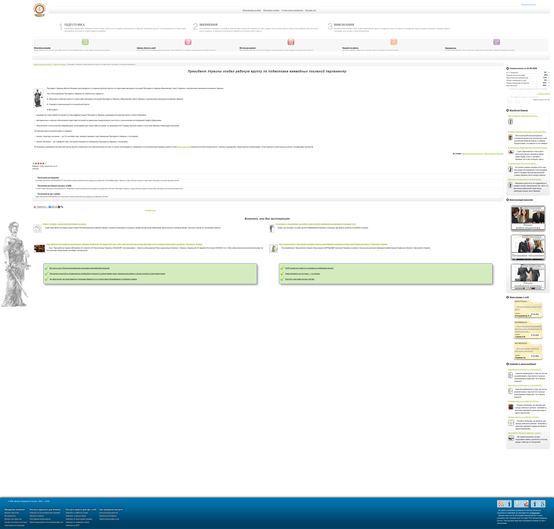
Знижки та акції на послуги (15, 522)
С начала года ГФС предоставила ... (523, 163)
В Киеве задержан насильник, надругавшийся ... (527, 132)
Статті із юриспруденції (523, 364)
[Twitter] (53, 207)
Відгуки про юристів (248, 48)
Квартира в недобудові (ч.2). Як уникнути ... (525, 385)
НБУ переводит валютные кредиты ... (523, 116)
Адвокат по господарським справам (45, 513)
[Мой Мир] (59, 207)
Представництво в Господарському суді (46, 522)
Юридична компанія (42, 48)
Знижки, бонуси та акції (146, 48)
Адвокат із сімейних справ (77, 513)
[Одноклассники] (56, 207)
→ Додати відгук (543, 94)
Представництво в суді (109, 519)
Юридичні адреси (37, 516)
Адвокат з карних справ (76, 516)
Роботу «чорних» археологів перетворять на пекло (64, 224)
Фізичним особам (271, 10)
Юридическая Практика (494, 154)
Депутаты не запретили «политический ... (525, 179)
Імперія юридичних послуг (40, 10)
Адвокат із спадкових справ (77, 522)
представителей (184, 147)
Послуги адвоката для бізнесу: (45, 510)
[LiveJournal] (62, 207)
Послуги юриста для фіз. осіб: (81, 510)
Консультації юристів (521, 200)
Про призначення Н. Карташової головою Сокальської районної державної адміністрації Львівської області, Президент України (333, 244)
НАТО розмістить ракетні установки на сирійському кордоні (309, 268)
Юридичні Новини (519, 110)
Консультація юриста (108, 513)
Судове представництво (292, 10)
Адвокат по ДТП (72, 525)
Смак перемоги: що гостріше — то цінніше (302, 274)
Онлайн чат (310, 10)
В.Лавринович (535, 513)
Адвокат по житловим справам (79, 519)
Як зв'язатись (10, 516)
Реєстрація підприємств (40, 519)
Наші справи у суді (519, 297)
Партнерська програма (14, 525)
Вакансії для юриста (350, 48)
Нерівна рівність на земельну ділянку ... (524, 401)
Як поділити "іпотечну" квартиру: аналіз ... (525, 433)
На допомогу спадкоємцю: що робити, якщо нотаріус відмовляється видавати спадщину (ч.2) (316, 224)
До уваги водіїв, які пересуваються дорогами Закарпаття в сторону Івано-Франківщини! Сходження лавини (93, 279)
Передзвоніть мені (528, 4)
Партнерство (450, 48)
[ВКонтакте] (50, 207)
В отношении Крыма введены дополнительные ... (528, 148)
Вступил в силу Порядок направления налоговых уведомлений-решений (79, 268)
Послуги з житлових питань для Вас (300, 279)
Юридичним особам (252, 10)
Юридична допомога (107, 516)
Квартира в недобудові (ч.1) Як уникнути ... (525, 370)
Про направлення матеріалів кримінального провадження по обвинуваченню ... (528, 329)
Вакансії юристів (11, 513)
